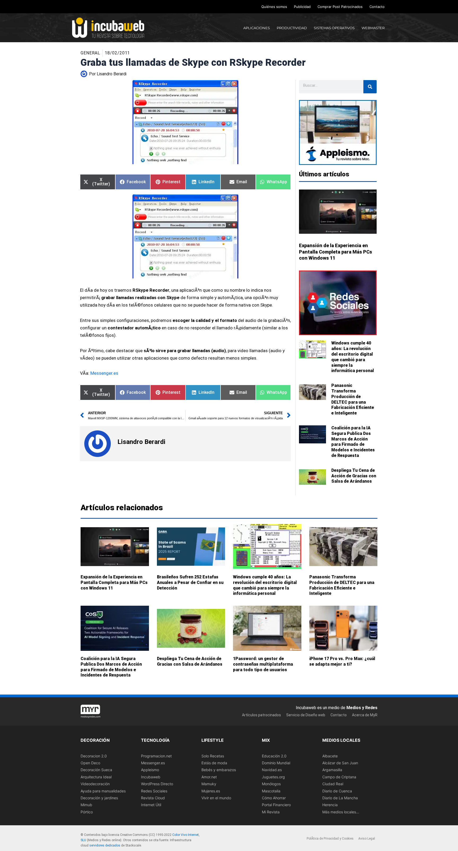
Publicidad (302, 7)
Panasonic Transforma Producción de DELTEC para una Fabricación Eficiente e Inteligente (352, 399)
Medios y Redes (361, 707)
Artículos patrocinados (261, 715)
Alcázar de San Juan (340, 763)
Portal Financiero (276, 805)
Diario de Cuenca (337, 791)
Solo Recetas (212, 756)
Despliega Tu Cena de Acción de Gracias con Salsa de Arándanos (353, 476)
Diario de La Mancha (340, 798)
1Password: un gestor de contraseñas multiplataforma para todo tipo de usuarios (263, 664)
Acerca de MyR (364, 715)
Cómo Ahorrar (274, 798)
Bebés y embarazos (218, 770)
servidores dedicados (104, 845)
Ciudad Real (332, 784)
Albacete (330, 756)
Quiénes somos (274, 7)
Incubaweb (150, 777)
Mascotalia (271, 791)
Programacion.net (156, 756)
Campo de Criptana (339, 777)
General (90, 52)
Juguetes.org (273, 777)
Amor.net (209, 777)
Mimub (86, 805)
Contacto (377, 7)
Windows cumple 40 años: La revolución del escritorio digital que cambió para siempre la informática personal (352, 357)
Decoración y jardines (99, 798)
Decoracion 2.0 (94, 756)
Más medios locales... (340, 812)
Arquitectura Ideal (96, 777)
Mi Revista (271, 812)
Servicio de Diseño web (305, 715)
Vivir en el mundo (216, 798)
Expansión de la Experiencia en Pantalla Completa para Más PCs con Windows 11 (335, 252)
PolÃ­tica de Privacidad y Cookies (330, 839)
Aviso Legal (366, 839)
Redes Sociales (154, 791)
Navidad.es (272, 770)
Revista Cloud (153, 798)
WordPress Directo (157, 784)
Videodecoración (95, 784)
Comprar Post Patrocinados (340, 7)
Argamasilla (332, 770)
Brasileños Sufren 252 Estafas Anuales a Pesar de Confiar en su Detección (190, 582)
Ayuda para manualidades (103, 791)
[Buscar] (370, 86)
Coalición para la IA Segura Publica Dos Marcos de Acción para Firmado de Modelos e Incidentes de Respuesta (353, 441)
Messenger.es (104, 373)
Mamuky (208, 784)
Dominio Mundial (276, 763)
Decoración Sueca (96, 770)
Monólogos (271, 784)
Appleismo (150, 770)
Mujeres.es (210, 791)
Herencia (330, 805)
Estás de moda (214, 763)
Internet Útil (151, 805)
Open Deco (90, 763)
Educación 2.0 (274, 756)
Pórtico (87, 812)
